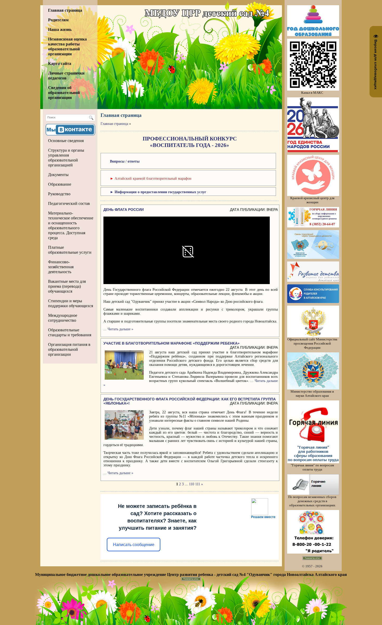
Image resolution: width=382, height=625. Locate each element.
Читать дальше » (120, 329)
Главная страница (114, 124)
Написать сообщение (133, 544)
